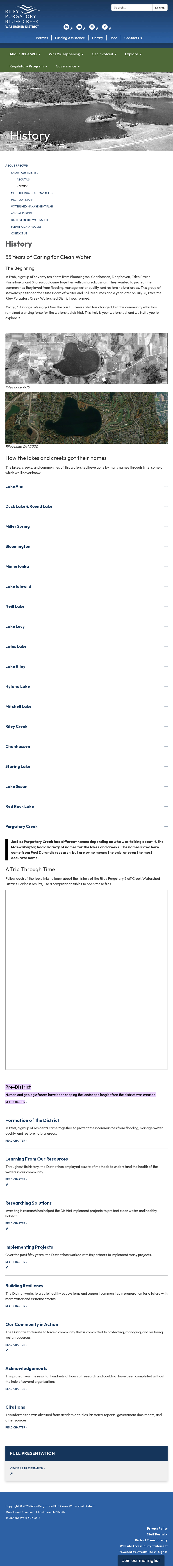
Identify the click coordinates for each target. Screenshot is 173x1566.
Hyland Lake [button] (17, 686)
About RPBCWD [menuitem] (23, 54)
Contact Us (133, 38)
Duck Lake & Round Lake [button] (28, 506)
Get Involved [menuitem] (102, 54)
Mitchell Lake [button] (18, 706)
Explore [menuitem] (131, 54)
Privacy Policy (157, 1528)
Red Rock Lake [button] (19, 806)
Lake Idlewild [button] (18, 586)
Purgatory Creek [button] (21, 826)
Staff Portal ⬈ (157, 1534)
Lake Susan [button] (16, 786)
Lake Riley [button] (15, 666)
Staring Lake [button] (17, 766)
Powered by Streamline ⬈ (137, 1552)
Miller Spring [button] (17, 526)
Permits (42, 38)
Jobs (113, 38)
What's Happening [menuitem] (64, 54)
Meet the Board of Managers (32, 193)
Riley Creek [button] (16, 726)
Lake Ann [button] (14, 486)
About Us (23, 179)
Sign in (163, 1552)
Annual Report (21, 213)
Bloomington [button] (17, 546)
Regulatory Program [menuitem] (26, 66)
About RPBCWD (16, 165)
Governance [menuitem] (66, 66)
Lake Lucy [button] (15, 626)
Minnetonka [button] (17, 566)
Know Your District (25, 172)
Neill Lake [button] (15, 606)
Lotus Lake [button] (16, 646)
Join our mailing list (141, 1560)
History (22, 186)
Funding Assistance (70, 38)
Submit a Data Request (27, 226)
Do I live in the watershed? (30, 220)
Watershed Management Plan (32, 206)
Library (97, 38)
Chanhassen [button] (17, 746)
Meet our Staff (22, 199)
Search (160, 7)
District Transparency (151, 1540)
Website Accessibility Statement (144, 1546)
